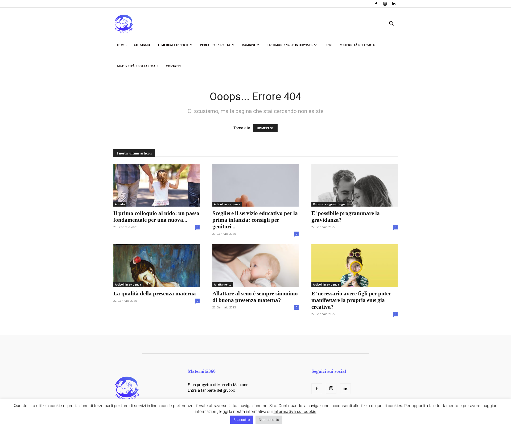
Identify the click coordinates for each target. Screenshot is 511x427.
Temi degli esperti (173, 45)
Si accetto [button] (241, 419)
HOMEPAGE (265, 128)
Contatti (173, 66)
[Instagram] (385, 3)
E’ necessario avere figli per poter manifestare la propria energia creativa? (351, 300)
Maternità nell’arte (357, 45)
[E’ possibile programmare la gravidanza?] (354, 185)
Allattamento (223, 284)
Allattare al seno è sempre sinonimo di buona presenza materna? (255, 296)
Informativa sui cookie (295, 411)
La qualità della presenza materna (154, 293)
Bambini (248, 45)
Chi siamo (142, 45)
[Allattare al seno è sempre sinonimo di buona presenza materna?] (255, 265)
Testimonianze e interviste (289, 45)
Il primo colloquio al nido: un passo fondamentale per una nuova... (156, 216)
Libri (328, 45)
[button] (391, 24)
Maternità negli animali (137, 66)
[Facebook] (376, 3)
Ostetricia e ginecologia (329, 204)
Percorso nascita (215, 45)
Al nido (120, 204)
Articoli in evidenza (227, 204)
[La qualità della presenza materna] (156, 265)
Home (121, 45)
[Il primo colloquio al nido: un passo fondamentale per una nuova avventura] (156, 185)
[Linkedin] (394, 3)
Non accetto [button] (269, 419)
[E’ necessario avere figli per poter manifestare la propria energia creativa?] (354, 265)
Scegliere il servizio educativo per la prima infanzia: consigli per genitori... (255, 220)
